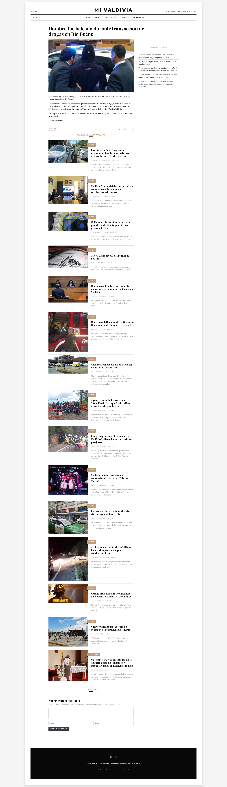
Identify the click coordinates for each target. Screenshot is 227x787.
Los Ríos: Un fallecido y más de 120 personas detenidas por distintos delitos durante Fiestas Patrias (110, 153)
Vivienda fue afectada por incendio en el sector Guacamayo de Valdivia (111, 595)
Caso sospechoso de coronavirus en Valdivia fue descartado (111, 366)
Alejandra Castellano (111, 160)
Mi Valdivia (113, 10)
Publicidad (136, 764)
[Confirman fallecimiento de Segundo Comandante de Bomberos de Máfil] (68, 332)
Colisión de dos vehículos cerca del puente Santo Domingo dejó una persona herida (111, 225)
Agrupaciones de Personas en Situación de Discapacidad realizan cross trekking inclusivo (111, 403)
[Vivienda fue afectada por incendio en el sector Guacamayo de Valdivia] (68, 593)
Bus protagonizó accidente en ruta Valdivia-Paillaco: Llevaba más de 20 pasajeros (111, 439)
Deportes (125, 17)
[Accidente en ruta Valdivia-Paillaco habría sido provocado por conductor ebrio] (68, 559)
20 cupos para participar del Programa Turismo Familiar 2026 (157, 62)
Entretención (138, 17)
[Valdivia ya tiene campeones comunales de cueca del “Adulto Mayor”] (68, 480)
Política (114, 17)
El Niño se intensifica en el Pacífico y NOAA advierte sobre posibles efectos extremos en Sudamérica (155, 84)
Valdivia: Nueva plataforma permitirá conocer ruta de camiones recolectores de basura (112, 189)
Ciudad (96, 17)
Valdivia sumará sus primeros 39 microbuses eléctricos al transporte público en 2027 (156, 56)
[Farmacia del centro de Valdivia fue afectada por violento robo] (68, 517)
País (105, 17)
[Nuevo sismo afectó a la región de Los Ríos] (68, 256)
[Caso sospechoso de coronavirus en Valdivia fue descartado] (68, 364)
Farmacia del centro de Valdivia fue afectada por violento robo (111, 512)
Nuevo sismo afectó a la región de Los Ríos (110, 257)
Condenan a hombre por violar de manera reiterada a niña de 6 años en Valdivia (112, 288)
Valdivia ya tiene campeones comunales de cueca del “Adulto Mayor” (109, 477)
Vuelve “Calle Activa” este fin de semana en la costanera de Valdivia (110, 628)
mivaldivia (105, 670)
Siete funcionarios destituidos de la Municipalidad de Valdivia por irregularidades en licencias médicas (112, 662)
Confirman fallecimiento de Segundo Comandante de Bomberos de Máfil (112, 323)
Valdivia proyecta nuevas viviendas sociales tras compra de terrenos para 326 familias (157, 76)
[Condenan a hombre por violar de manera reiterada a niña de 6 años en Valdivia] (68, 289)
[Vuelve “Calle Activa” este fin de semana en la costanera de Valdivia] (68, 631)
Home (88, 17)
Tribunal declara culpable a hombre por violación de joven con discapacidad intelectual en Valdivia (158, 69)
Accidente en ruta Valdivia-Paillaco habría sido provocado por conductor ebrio (111, 550)
